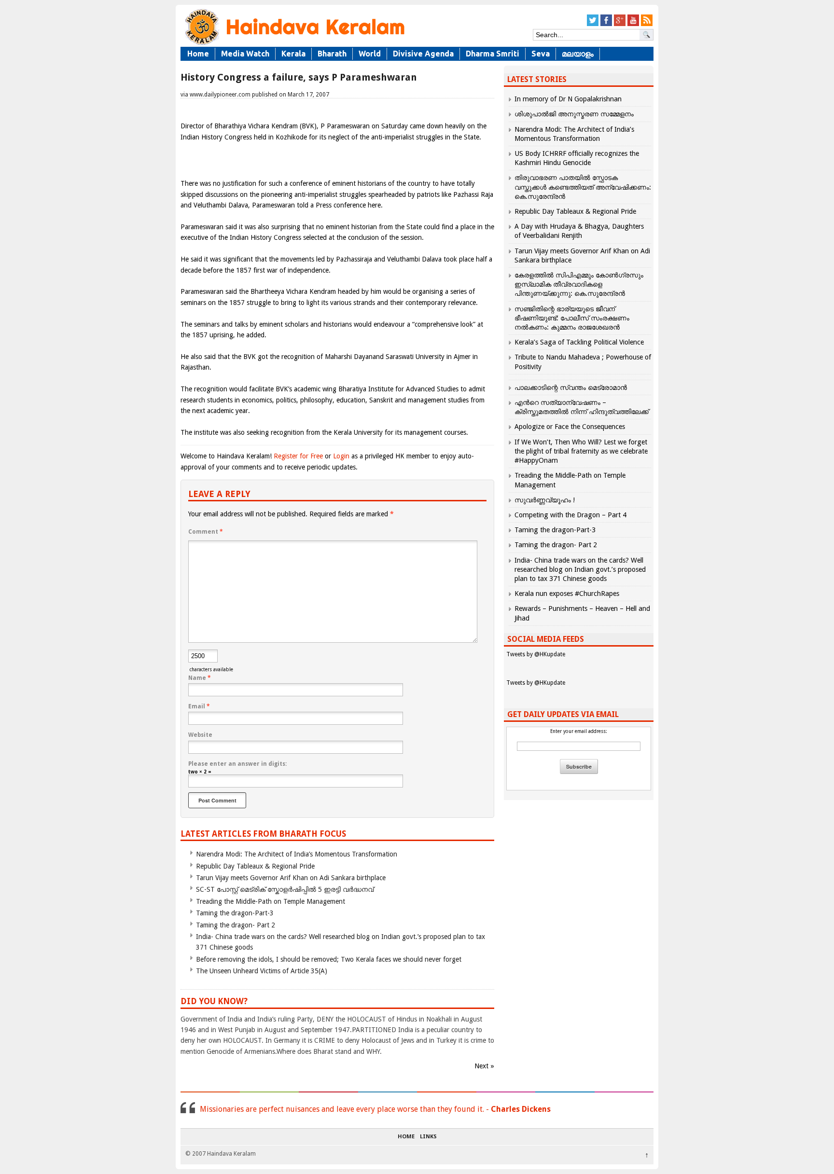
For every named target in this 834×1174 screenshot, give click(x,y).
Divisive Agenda (423, 53)
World (370, 53)
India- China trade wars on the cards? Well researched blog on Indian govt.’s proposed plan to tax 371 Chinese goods (580, 569)
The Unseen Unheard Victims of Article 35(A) (261, 971)
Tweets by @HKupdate (535, 654)
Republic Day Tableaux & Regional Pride (255, 866)
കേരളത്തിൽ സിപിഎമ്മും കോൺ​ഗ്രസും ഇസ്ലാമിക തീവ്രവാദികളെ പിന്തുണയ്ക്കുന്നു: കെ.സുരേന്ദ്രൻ (578, 284)
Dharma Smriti (492, 53)
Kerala (293, 53)
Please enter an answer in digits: (237, 763)
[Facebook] (606, 24)
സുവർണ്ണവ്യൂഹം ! (544, 500)
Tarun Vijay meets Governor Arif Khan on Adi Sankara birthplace (291, 878)
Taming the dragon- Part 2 (235, 925)
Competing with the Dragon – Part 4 (570, 515)
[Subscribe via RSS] (647, 24)
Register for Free (298, 456)
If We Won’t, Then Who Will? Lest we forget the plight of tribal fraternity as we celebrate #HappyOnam (581, 451)
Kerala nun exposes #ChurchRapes (566, 593)
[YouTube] (633, 24)
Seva (540, 53)
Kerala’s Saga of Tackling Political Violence (579, 342)
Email (199, 706)
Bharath (332, 53)
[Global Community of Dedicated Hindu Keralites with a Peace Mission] (294, 44)
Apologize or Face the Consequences (569, 426)
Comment (205, 531)
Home (198, 53)
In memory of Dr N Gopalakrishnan (568, 99)
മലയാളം (578, 53)
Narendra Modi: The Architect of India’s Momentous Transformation (296, 854)
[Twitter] (592, 24)
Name (199, 678)
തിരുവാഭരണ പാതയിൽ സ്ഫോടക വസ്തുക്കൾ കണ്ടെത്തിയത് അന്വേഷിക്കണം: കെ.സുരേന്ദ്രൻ (582, 187)
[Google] (620, 24)
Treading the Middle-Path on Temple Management (270, 901)
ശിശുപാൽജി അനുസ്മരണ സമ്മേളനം (574, 114)
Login (341, 456)
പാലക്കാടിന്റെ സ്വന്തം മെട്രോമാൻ (570, 387)
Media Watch (245, 53)
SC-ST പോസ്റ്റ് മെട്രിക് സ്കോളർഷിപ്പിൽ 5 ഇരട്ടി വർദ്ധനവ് (285, 889)
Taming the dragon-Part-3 (235, 913)
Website (200, 735)
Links (428, 1136)
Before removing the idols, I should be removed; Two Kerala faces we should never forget (328, 959)
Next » (484, 1066)
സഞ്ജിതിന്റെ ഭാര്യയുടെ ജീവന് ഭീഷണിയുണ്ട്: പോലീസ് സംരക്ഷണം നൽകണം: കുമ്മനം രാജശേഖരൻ (571, 318)
